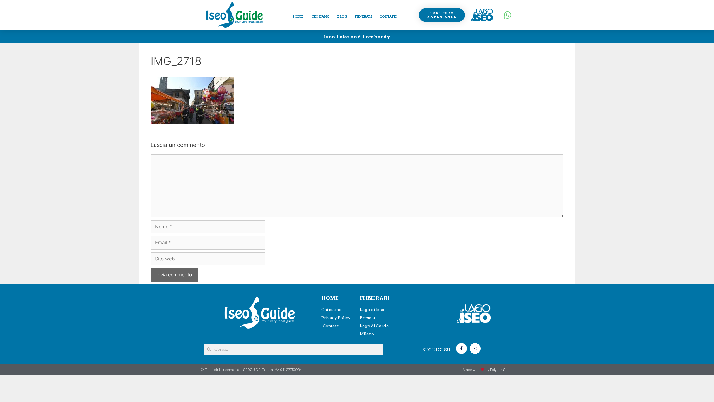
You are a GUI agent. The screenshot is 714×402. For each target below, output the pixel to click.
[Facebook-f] (461, 348)
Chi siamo (321, 17)
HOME (330, 298)
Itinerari (363, 17)
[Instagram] (475, 348)
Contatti (388, 17)
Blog (342, 17)
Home (298, 17)
